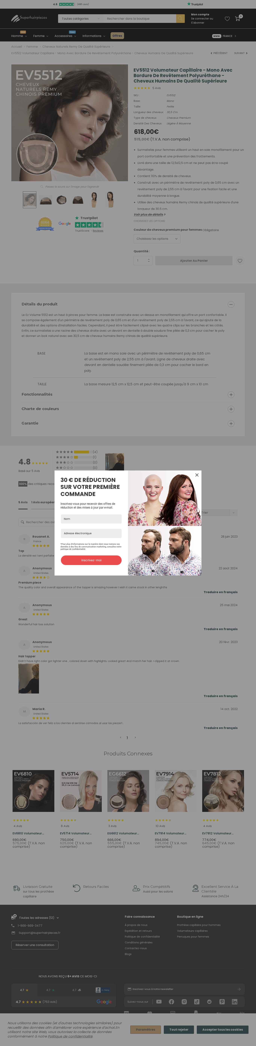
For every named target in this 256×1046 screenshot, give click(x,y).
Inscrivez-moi (91, 560)
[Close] (196, 474)
